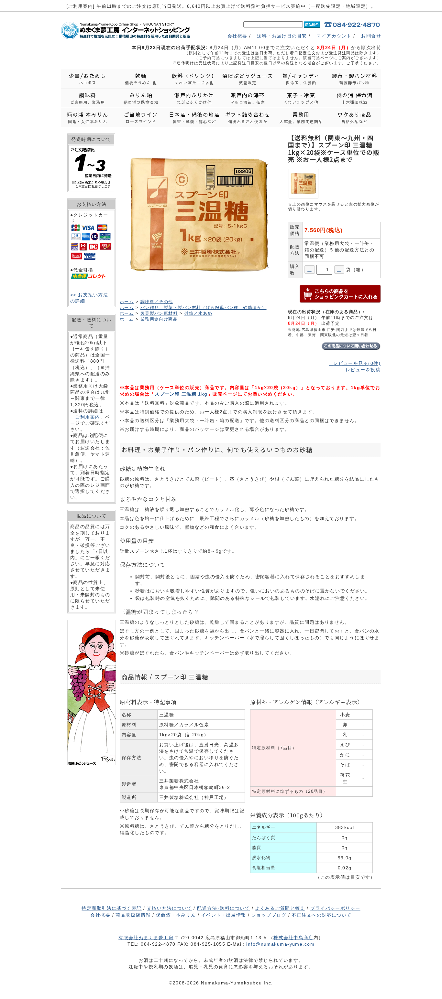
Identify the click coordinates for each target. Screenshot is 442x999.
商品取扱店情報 (133, 915)
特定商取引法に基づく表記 (111, 908)
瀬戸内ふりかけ (194, 98)
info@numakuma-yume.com (280, 944)
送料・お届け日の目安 (282, 35)
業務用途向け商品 (159, 319)
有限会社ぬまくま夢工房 (145, 937)
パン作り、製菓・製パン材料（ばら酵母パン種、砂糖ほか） (203, 307)
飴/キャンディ (301, 78)
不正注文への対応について (321, 915)
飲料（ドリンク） (194, 78)
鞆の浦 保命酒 (354, 98)
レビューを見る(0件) (357, 363)
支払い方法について (169, 908)
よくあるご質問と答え (280, 908)
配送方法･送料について (223, 908)
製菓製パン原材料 (159, 313)
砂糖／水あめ (198, 313)
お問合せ (371, 35)
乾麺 (141, 78)
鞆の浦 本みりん (87, 117)
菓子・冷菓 (301, 98)
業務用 (301, 117)
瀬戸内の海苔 (247, 98)
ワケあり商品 (354, 117)
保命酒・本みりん (176, 915)
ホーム (127, 301)
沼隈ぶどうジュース (247, 78)
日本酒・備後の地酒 (194, 117)
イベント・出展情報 (223, 915)
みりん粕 (141, 98)
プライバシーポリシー (335, 908)
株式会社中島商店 (293, 937)
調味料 (87, 98)
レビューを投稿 (363, 369)
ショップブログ (268, 915)
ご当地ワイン (141, 117)
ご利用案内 (87, 417)
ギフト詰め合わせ (248, 117)
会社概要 (237, 35)
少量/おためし (87, 78)
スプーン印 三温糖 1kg (181, 394)
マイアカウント (333, 35)
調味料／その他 (156, 301)
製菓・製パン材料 (354, 78)
